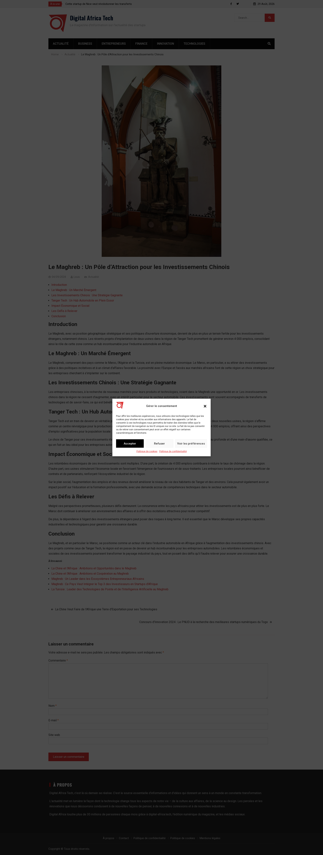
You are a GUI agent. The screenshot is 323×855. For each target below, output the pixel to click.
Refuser (159, 443)
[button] (205, 406)
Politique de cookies (146, 451)
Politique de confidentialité (173, 451)
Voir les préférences (191, 443)
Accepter (130, 443)
